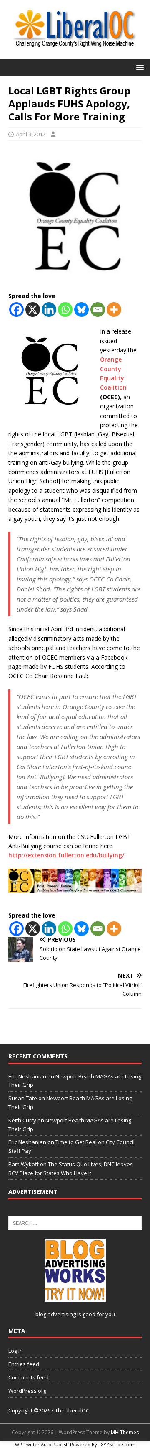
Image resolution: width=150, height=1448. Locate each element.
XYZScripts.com (118, 1444)
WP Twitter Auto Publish (42, 1444)
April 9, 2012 (30, 134)
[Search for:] (75, 1222)
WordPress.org (27, 1390)
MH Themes (125, 1432)
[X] (32, 309)
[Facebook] (16, 309)
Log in (15, 1350)
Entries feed (23, 1364)
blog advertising (55, 1314)
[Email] (97, 309)
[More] (114, 309)
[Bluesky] (81, 309)
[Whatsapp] (65, 309)
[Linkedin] (49, 309)
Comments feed (28, 1377)
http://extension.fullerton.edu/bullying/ (66, 855)
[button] (138, 67)
